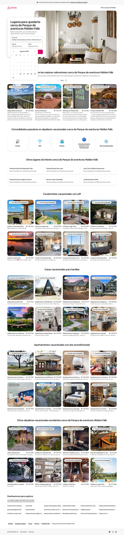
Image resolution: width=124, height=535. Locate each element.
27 (24, 74)
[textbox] (18, 46)
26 (20, 74)
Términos (31, 532)
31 (13, 77)
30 (35, 74)
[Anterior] (58, 80)
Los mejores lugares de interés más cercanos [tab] (20, 500)
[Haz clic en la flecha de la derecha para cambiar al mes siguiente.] (34, 51)
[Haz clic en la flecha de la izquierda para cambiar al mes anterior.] (13, 51)
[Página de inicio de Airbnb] (12, 8)
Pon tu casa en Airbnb (108, 8)
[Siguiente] (65, 80)
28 (27, 74)
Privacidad (23, 532)
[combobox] (26, 40)
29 (31, 74)
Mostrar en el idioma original (78, 2)
